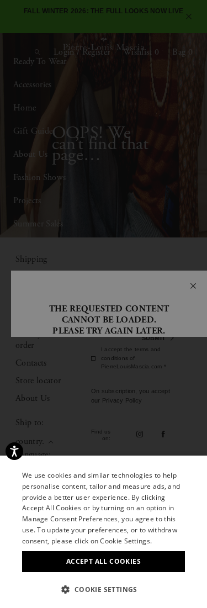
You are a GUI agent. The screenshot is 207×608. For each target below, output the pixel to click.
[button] (103, 589)
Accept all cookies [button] (103, 561)
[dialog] (103, 304)
